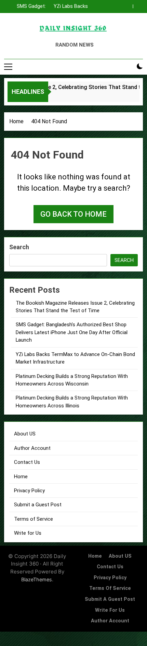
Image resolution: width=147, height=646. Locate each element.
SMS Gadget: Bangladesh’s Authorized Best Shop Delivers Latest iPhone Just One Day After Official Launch (27, 6)
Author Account (32, 448)
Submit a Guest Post (38, 505)
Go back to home (73, 214)
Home (21, 476)
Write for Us (27, 533)
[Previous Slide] (129, 4)
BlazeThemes (36, 579)
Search (19, 247)
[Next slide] (139, 4)
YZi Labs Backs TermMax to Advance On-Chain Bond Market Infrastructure (67, 6)
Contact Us (27, 462)
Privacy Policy (29, 490)
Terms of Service (33, 519)
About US (25, 434)
